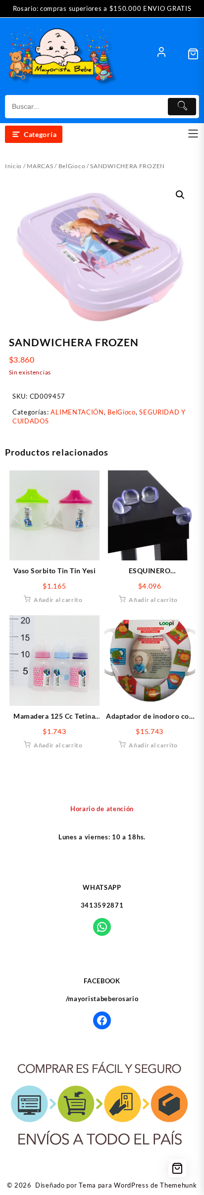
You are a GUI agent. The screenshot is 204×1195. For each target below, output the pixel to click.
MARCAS (40, 166)
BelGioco (72, 166)
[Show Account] (161, 54)
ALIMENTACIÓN (77, 412)
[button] (180, 195)
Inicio (13, 166)
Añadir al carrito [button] (58, 599)
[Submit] (182, 106)
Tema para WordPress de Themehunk (138, 1185)
